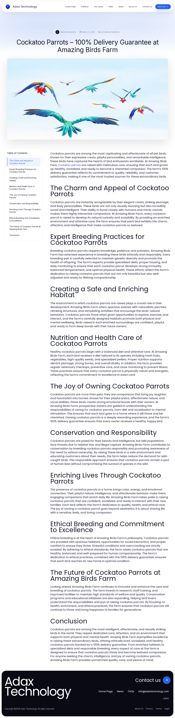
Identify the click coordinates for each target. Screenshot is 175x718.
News (120, 691)
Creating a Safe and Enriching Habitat (22, 179)
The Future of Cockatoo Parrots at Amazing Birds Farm (24, 227)
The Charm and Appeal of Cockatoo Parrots (21, 161)
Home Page (106, 691)
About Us (139, 708)
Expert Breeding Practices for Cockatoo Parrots (22, 170)
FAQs (131, 691)
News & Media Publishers (109, 32)
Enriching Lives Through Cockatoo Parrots (25, 210)
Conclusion (14, 235)
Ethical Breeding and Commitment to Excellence (24, 219)
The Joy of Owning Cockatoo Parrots (22, 196)
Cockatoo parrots (69, 165)
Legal (166, 708)
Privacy (149, 708)
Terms (159, 708)
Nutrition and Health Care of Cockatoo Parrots (21, 187)
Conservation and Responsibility (23, 203)
